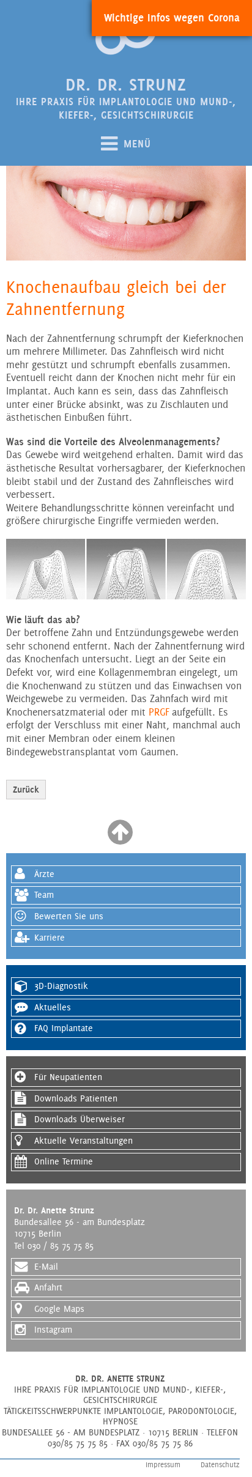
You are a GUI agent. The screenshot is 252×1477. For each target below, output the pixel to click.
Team (44, 894)
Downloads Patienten (75, 1098)
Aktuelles (52, 1007)
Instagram (53, 1329)
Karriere (49, 937)
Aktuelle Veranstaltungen (83, 1140)
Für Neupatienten (68, 1077)
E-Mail (46, 1266)
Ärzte (44, 873)
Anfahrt (48, 1287)
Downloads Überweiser (79, 1119)
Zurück (26, 789)
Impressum (163, 1464)
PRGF (159, 712)
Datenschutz (220, 1464)
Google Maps (59, 1308)
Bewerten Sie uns (68, 916)
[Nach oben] (120, 839)
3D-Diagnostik (61, 985)
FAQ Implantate (63, 1028)
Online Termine (63, 1161)
